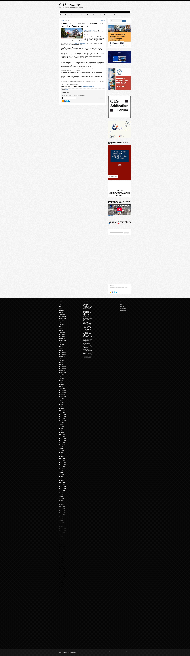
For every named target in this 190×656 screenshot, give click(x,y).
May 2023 (61, 362)
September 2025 (62, 318)
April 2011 (61, 635)
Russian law (87, 351)
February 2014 (62, 568)
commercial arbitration (87, 313)
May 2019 (61, 452)
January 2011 (62, 641)
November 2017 (62, 488)
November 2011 (62, 623)
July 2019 (61, 448)
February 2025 (62, 330)
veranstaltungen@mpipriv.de (87, 86)
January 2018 (62, 484)
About (61, 11)
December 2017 (62, 486)
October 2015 (62, 532)
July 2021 (61, 400)
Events (105, 14)
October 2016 (62, 514)
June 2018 (61, 474)
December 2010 (62, 643)
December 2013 (62, 572)
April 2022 (61, 382)
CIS (88, 311)
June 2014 (61, 560)
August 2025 (61, 320)
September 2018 (62, 468)
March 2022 (61, 384)
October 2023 (62, 356)
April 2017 (61, 502)
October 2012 (62, 600)
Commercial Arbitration (64, 14)
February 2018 (62, 482)
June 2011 (61, 631)
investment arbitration (87, 334)
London (84, 337)
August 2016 (61, 518)
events (84, 326)
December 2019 (62, 438)
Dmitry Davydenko (86, 320)
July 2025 (61, 322)
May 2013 (61, 586)
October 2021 (62, 394)
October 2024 (62, 338)
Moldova (88, 340)
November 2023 (62, 354)
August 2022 (61, 374)
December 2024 (62, 334)
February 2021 (62, 410)
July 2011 (61, 629)
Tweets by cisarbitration (113, 237)
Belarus (85, 311)
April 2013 (61, 588)
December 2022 (62, 366)
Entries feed (122, 306)
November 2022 (62, 368)
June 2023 (61, 360)
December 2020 (62, 414)
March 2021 (61, 408)
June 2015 (61, 538)
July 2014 (61, 558)
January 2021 (62, 412)
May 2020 (61, 428)
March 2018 (61, 480)
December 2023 (62, 352)
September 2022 (62, 372)
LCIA (91, 336)
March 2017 (61, 504)
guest (63, 20)
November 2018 (62, 464)
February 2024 (62, 350)
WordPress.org (123, 310)
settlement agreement (87, 354)
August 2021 (61, 398)
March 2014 (61, 566)
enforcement (86, 322)
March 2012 (61, 615)
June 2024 (61, 344)
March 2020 (61, 432)
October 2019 (62, 442)
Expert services (90, 11)
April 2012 (61, 613)
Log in (121, 304)
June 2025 (61, 324)
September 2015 (62, 534)
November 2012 (62, 598)
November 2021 (62, 392)
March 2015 (61, 544)
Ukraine (88, 357)
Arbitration (87, 306)
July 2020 (61, 424)
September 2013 (62, 578)
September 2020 (62, 420)
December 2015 (62, 528)
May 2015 (61, 540)
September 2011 (62, 627)
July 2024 (61, 342)
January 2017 (62, 508)
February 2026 (62, 312)
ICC (84, 329)
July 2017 (61, 496)
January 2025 (62, 332)
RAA (87, 345)
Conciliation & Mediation (113, 14)
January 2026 (62, 314)
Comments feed (123, 308)
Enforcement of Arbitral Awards (87, 324)
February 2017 (62, 506)
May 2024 (61, 346)
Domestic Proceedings (75, 14)
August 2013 (61, 580)
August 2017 (61, 494)
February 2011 (62, 639)
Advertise (96, 11)
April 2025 (61, 328)
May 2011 (61, 633)
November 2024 (62, 336)
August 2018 (61, 470)
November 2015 (62, 530)
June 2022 (61, 378)
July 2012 (61, 607)
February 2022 (62, 386)
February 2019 (62, 458)
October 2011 (62, 625)
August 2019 (61, 446)
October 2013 (62, 576)
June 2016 (61, 522)
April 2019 (61, 454)
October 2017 (62, 490)
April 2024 (61, 348)
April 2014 (61, 564)
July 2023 (61, 358)
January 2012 (62, 619)
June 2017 (61, 498)
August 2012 (61, 604)
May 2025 (61, 326)
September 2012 (62, 602)
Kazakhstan (86, 336)
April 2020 (61, 430)
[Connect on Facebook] (65, 101)
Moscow (88, 342)
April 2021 (61, 406)
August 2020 (61, 422)
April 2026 (61, 308)
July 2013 (61, 582)
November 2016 (62, 512)
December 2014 (62, 548)
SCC (84, 352)
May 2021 (61, 404)
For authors (71, 11)
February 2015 (62, 546)
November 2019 (62, 440)
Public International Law (98, 14)
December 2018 (62, 462)
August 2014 (61, 556)
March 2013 (61, 590)
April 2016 (61, 524)
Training (84, 11)
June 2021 (61, 402)
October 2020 (62, 418)
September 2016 (62, 516)
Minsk (84, 340)
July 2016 (61, 520)
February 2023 (62, 364)
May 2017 (61, 500)
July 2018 (61, 472)
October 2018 (62, 466)
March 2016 (61, 526)
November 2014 (62, 550)
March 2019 (61, 456)
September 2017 (62, 492)
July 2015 (61, 536)
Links (80, 11)
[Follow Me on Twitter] (67, 101)
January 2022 (62, 388)
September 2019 (62, 444)
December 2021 (62, 390)
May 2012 (61, 611)
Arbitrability (85, 304)
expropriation (89, 326)
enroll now (110, 215)
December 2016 (62, 510)
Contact (101, 11)
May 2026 (61, 306)
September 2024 (62, 340)
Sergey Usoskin (87, 353)
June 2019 (61, 450)
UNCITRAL (85, 359)
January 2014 (62, 570)
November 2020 (62, 416)
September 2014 (62, 554)
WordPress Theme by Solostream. (69, 652)
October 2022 (62, 370)
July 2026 (61, 304)
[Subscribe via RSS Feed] (63, 101)
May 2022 (61, 380)
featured (87, 327)
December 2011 (62, 621)
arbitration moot (86, 309)
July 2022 (61, 376)
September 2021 (62, 396)
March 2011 (61, 637)
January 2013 (62, 594)
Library (76, 11)
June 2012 (61, 609)
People (65, 11)
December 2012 (62, 596)
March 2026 (61, 310)
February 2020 (62, 434)
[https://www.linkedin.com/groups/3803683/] (69, 101)
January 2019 (62, 460)
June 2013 (61, 584)
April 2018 (61, 478)
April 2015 (61, 542)
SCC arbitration (89, 352)
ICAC (92, 328)
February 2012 (62, 617)
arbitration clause (87, 307)
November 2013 (62, 574)
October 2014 (62, 552)
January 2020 (62, 436)
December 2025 (62, 316)
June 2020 (61, 426)
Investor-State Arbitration (86, 14)
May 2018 (61, 476)
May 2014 (61, 562)
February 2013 (62, 592)
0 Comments (102, 20)
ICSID (87, 329)
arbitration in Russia (86, 308)
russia (85, 348)
